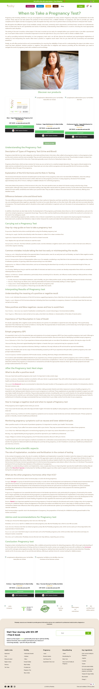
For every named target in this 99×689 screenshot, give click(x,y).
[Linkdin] (11, 686)
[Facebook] (5, 686)
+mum (48, 6)
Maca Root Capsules (18, 468)
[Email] (8, 686)
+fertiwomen (30, 6)
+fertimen (40, 6)
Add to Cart (20, 126)
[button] (92, 1)
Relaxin (12, 501)
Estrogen (13, 482)
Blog (62, 6)
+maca (55, 6)
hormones (88, 547)
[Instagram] (14, 686)
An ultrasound (16, 384)
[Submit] (88, 633)
